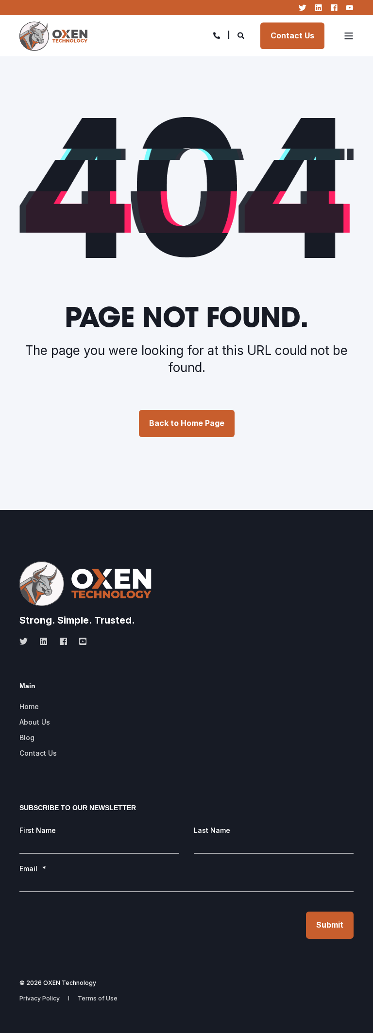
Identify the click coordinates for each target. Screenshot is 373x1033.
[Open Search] (241, 35)
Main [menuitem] (27, 686)
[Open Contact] (216, 34)
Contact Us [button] (292, 35)
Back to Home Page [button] (186, 423)
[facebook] (63, 641)
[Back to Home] (53, 35)
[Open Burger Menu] (348, 36)
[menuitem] (29, 706)
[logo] (85, 583)
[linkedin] (43, 641)
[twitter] (26, 641)
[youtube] (80, 641)
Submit (329, 925)
